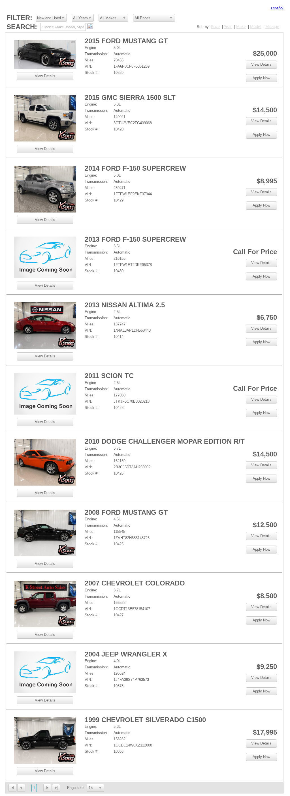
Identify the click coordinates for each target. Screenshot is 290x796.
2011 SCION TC (109, 375)
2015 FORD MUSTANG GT (126, 41)
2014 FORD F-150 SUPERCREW (135, 168)
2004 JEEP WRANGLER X (126, 654)
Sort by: (203, 27)
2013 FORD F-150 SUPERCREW (135, 239)
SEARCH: (22, 27)
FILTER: (19, 18)
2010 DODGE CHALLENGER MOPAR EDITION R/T (165, 441)
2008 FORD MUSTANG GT (126, 512)
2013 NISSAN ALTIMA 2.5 (125, 305)
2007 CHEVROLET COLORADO (135, 583)
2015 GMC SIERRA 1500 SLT (130, 97)
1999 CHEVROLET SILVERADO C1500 (145, 720)
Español (277, 8)
